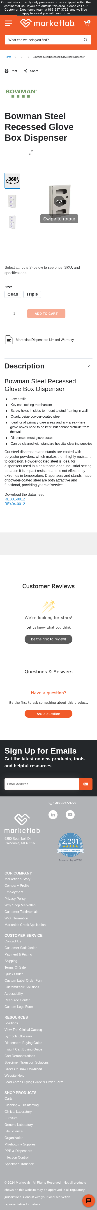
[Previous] (32, 201)
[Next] (86, 201)
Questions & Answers (48, 671)
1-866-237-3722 (64, 803)
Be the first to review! (48, 639)
